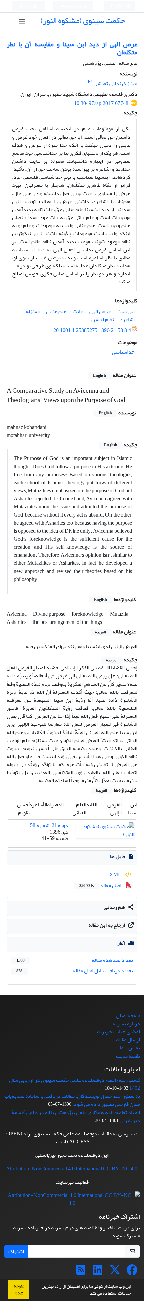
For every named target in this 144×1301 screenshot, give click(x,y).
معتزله (33, 311)
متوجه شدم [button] (19, 1289)
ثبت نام (25, 6)
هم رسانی (114, 907)
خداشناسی (123, 352)
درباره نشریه (126, 1024)
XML (115, 875)
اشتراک (16, 1251)
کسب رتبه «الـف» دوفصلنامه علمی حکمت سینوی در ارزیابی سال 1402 (74, 1084)
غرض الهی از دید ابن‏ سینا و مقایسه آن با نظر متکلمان (72, 48)
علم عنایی (56, 311)
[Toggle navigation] (22, 22)
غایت (78, 311)
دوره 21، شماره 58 (49, 825)
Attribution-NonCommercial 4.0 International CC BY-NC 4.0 (71, 1168)
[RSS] (81, 1272)
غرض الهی (100, 311)
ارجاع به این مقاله (106, 925)
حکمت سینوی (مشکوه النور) (82, 21)
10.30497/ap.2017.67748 (101, 103)
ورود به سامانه (70, 6)
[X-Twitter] (115, 1272)
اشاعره (127, 319)
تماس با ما (130, 1048)
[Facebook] (132, 1272)
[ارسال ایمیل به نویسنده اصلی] (90, 82)
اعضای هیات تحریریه (118, 1032)
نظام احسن (102, 319)
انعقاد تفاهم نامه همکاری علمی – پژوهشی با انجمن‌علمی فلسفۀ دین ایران (76, 1116)
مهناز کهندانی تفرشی (115, 83)
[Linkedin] (98, 1272)
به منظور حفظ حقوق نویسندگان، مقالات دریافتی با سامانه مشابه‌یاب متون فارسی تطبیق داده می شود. (72, 1100)
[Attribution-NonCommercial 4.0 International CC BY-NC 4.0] (72, 1201)
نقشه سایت (128, 1056)
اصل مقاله (100, 885)
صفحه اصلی (128, 1016)
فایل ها (117, 856)
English (117, 6)
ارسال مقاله (128, 1040)
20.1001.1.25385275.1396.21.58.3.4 (92, 330)
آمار (121, 943)
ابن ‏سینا (126, 311)
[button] (87, 1294)
